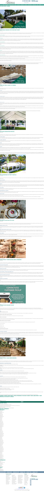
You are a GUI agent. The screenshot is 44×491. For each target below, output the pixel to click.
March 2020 (1, 439)
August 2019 (1, 444)
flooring (12, 145)
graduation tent (34, 152)
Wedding (1, 465)
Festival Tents (19, 478)
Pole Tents (7, 480)
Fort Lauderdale (9, 398)
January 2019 (1, 447)
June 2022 (1, 418)
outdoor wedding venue (23, 63)
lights (13, 147)
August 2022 (1, 417)
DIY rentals (34, 308)
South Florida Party (12, 398)
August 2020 (1, 436)
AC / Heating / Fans (14, 477)
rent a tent (35, 153)
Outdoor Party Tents (8, 477)
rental (37, 153)
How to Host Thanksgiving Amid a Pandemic (11, 260)
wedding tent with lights (16, 64)
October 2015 (1, 459)
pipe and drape (16, 394)
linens (14, 63)
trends (9, 64)
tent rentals (16, 337)
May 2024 (1, 413)
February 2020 (1, 440)
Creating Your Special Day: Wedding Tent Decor (5, 406)
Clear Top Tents (7, 483)
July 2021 (1, 427)
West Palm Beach (1, 398)
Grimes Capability (20, 483)
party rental (30, 63)
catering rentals (7, 62)
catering (4, 62)
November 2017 (2, 455)
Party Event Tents (8, 478)
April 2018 (1, 454)
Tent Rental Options (8, 479)
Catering (25, 4)
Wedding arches (15, 378)
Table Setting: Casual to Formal (8, 85)
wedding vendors (21, 64)
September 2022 (2, 416)
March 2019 (1, 446)
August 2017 (1, 457)
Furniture (18, 4)
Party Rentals (31, 110)
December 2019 (2, 442)
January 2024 (1, 414)
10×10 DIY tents (28, 273)
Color (0, 110)
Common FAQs (28, 398)
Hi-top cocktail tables (2, 137)
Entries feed (1, 469)
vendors (11, 64)
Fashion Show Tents (20, 477)
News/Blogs (34, 4)
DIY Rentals (31, 398)
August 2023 (1, 415)
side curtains (15, 145)
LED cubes (36, 147)
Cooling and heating (2, 383)
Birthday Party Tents (20, 479)
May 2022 (1, 419)
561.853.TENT (35, 1)
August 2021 (1, 426)
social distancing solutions (14, 282)
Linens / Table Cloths (14, 483)
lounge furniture (28, 140)
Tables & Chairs (11, 4)
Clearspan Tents (8, 481)
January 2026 (1, 410)
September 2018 (2, 451)
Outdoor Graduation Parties (7, 131)
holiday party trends (23, 110)
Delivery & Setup (21, 398)
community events (17, 62)
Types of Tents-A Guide (2, 407)
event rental (2, 110)
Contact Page (42, 398)
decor (23, 62)
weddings (24, 64)
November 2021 (2, 424)
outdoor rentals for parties (15, 153)
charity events (10, 62)
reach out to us (37, 335)
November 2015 (2, 458)
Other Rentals (30, 4)
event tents (31, 152)
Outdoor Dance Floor (2, 462)
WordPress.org (1, 470)
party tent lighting (26, 153)
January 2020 (1, 441)
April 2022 (1, 420)
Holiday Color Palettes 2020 (7, 220)
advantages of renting (8, 135)
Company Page (38, 398)
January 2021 (1, 432)
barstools (39, 137)
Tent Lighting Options (14, 479)
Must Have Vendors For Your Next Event (10, 30)
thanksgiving (18, 337)
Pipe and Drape (7, 475)
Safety (14, 284)
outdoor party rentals (9, 153)
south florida (35, 63)
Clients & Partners (24, 398)
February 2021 (1, 431)
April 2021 (1, 430)
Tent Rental (1, 463)
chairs (13, 195)
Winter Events (1, 466)
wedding (12, 64)
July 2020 (1, 437)
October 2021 (1, 425)
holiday (3, 337)
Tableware (22, 4)
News (0, 84)
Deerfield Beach (5, 398)
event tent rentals (28, 152)
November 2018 (2, 449)
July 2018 (1, 452)
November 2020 (2, 434)
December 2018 (2, 448)
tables (3, 64)
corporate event (20, 62)
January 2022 (1, 422)
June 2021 (1, 428)
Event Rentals (36, 62)
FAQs (37, 4)
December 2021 (2, 423)
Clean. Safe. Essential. (41, 332)
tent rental (7, 64)
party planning (27, 63)
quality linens (35, 92)
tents (10, 195)
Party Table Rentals (14, 481)
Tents (4, 4)
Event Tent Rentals (16, 398)
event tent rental (3, 63)
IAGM (28, 490)
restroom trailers (30, 380)
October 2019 (1, 443)
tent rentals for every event (12, 143)
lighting (13, 63)
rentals (38, 153)
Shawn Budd (1, 86)
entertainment (28, 62)
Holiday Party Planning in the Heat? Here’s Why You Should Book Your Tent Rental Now (10, 405)
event (30, 62)
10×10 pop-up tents (18, 313)
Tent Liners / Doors (14, 478)
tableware (5, 64)
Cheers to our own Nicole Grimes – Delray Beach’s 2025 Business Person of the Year (5, 404)
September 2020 (2, 435)
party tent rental (30, 153)
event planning (33, 62)
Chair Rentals (13, 482)
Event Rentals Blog (20, 482)
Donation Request (20, 481)
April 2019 (1, 445)
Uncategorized (1, 29)
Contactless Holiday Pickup (7, 305)
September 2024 (2, 412)
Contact (40, 4)
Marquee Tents (13, 475)
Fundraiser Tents (20, 480)
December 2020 (2, 433)
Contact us (40, 149)
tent (17, 282)
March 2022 (1, 421)
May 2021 (1, 429)
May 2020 (1, 438)
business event (1, 62)
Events (6, 63)
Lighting (1, 388)
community (13, 62)
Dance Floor (7, 476)
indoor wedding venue (9, 63)
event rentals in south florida (10, 110)
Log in (0, 468)
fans (13, 145)
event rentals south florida (17, 110)
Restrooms (6, 4)
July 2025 (1, 411)
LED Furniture (37, 152)
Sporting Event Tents (20, 476)
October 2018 (1, 450)
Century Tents (7, 482)
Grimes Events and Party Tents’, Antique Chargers (9, 99)
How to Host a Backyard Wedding (8, 358)
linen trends (27, 110)
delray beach (25, 62)
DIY (1, 337)
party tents (33, 63)
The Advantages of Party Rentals (8, 175)
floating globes (39, 147)
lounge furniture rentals (17, 63)
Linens (15, 4)
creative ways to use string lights (27, 147)
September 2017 (2, 456)
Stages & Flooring (14, 476)
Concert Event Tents (20, 475)
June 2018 (1, 453)
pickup (9, 337)
